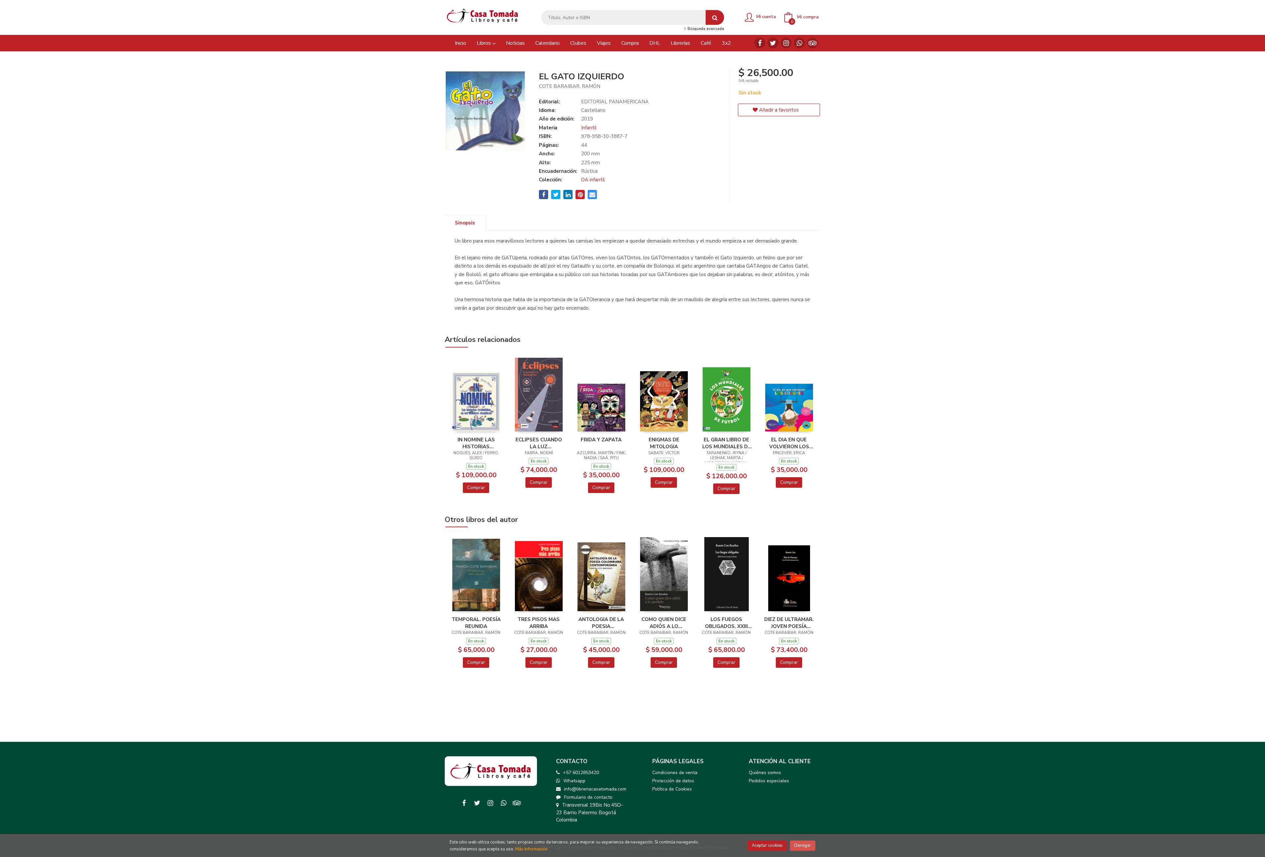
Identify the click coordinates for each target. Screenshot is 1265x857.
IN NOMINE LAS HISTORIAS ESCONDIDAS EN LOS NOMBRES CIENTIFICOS (476, 443)
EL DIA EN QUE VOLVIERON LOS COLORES (789, 443)
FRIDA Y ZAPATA (601, 439)
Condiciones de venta (674, 772)
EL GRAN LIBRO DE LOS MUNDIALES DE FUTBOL (726, 443)
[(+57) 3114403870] (799, 43)
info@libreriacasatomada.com (595, 789)
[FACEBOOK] (759, 43)
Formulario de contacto (588, 797)
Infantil (589, 127)
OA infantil (593, 179)
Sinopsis (465, 223)
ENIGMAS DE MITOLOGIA (664, 443)
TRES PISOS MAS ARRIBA (539, 622)
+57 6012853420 (581, 772)
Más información (531, 849)
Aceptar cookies (767, 845)
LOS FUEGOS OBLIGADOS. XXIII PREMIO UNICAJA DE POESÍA (726, 622)
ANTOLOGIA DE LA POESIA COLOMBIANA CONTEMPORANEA (601, 622)
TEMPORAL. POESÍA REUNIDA (476, 622)
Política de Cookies (672, 789)
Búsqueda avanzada (705, 29)
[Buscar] (715, 17)
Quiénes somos (765, 772)
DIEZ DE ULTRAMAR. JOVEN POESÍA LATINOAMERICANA (789, 622)
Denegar (802, 845)
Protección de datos (673, 781)
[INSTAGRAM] (786, 43)
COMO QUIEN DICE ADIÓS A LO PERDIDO (663, 622)
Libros (484, 43)
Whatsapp (574, 781)
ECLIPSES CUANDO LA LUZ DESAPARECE (539, 443)
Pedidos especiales (769, 781)
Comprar (476, 487)
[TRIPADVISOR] (812, 43)
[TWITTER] (773, 43)
